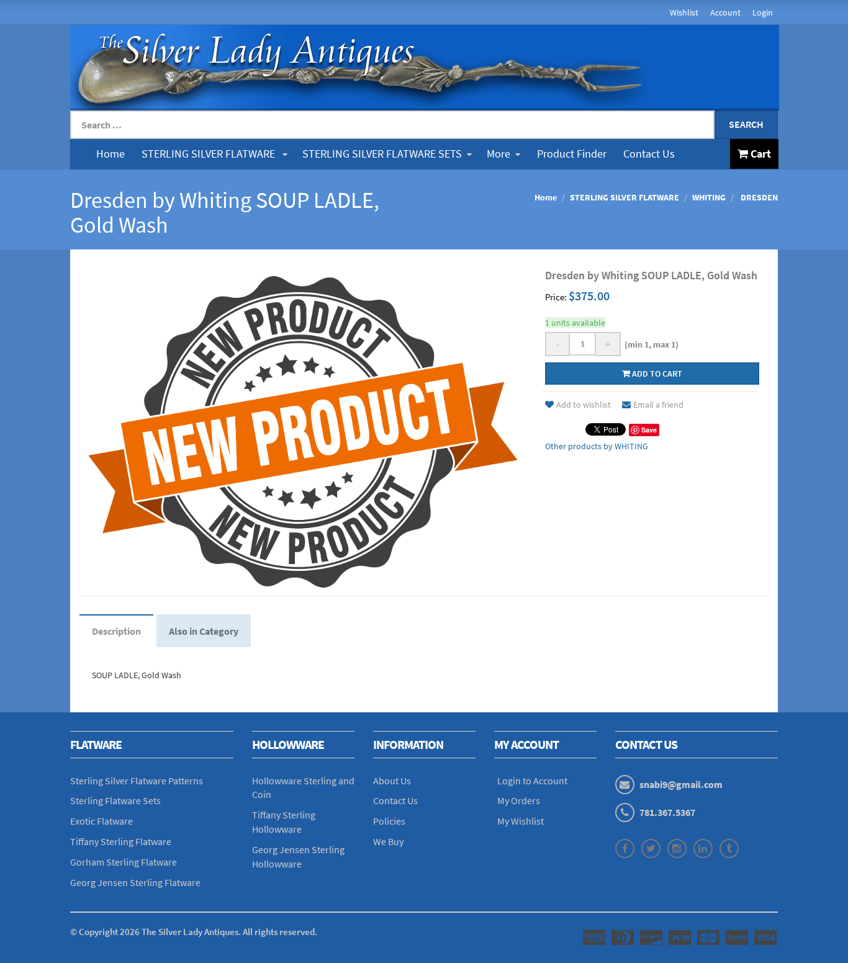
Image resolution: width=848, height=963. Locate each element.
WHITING (709, 197)
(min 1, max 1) (650, 344)
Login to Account (532, 780)
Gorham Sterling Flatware (123, 862)
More (498, 153)
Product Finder (572, 153)
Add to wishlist (583, 404)
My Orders (518, 800)
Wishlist (684, 12)
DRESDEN (758, 197)
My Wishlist (520, 821)
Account (725, 12)
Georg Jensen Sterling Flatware (135, 882)
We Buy (388, 841)
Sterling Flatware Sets (115, 800)
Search (746, 124)
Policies (389, 821)
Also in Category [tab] (203, 631)
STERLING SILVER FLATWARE (209, 153)
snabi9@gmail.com (681, 784)
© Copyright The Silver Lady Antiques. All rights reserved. (193, 932)
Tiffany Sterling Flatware (120, 841)
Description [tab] (116, 631)
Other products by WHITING (596, 446)
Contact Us (649, 153)
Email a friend (658, 404)
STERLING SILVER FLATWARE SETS (382, 153)
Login (762, 12)
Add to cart (656, 373)
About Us (392, 780)
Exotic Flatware (101, 821)
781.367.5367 (667, 812)
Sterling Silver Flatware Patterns (136, 780)
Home (110, 153)
